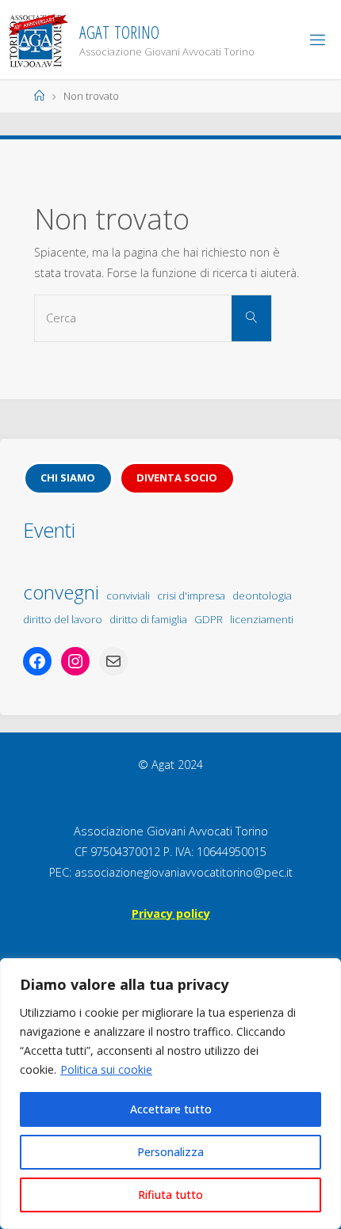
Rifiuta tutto (170, 1194)
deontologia (262, 595)
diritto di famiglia (148, 619)
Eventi (49, 529)
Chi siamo (67, 477)
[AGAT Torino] (37, 39)
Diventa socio (176, 477)
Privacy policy (171, 913)
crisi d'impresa (191, 595)
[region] (170, 1093)
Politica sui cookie (106, 1069)
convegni (61, 592)
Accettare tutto (171, 1109)
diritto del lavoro (62, 619)
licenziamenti (261, 619)
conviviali (128, 595)
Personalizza (170, 1151)
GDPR (208, 619)
